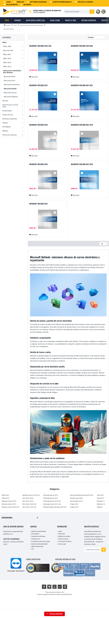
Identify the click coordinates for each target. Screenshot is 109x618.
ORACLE (5, 131)
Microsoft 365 (8, 50)
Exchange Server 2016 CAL (52, 504)
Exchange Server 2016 (50, 498)
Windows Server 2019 (9, 504)
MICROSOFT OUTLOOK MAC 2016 (82, 164)
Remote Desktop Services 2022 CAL (55, 507)
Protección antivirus (9, 135)
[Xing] (49, 587)
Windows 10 (101, 504)
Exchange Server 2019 (50, 495)
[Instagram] (65, 587)
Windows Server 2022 (9, 501)
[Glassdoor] (54, 587)
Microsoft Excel (9, 81)
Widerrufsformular (37, 546)
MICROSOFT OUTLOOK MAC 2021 (82, 85)
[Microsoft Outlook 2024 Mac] (89, 61)
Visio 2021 (100, 495)
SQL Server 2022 (27, 498)
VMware (99, 507)
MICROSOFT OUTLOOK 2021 (38, 85)
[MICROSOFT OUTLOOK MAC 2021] (89, 100)
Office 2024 (7, 46)
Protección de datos (64, 541)
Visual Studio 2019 (76, 501)
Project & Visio (7, 115)
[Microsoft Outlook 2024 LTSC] (47, 61)
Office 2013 (7, 67)
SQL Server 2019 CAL (29, 507)
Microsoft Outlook (10, 89)
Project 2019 (74, 507)
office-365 (61, 534)
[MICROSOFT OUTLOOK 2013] (47, 219)
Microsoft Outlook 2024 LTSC (40, 46)
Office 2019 (7, 58)
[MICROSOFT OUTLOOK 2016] (47, 179)
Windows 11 (101, 501)
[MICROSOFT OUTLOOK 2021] (47, 100)
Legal (60, 531)
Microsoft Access (10, 93)
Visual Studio (7, 111)
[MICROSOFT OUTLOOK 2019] (47, 140)
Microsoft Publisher (11, 97)
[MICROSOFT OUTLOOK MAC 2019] (89, 140)
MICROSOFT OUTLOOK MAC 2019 (82, 125)
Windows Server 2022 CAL (10, 507)
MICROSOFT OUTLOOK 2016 (38, 164)
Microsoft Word (9, 77)
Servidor (5, 101)
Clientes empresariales (38, 531)
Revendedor (35, 534)
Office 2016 (7, 63)
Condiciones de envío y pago (40, 541)
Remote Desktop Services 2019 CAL (81, 495)
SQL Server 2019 (27, 501)
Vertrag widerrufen (55, 614)
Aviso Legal (62, 544)
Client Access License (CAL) (10, 106)
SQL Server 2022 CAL (29, 504)
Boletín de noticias (64, 536)
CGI (32, 549)
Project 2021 (74, 504)
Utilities (5, 123)
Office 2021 (7, 54)
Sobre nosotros (63, 539)
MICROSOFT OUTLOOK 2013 (38, 204)
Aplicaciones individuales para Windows (12, 71)
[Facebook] (44, 587)
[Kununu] (60, 587)
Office (4, 42)
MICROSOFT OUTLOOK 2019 (38, 125)
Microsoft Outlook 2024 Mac (82, 46)
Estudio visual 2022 (76, 498)
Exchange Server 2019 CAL (52, 501)
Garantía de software (38, 536)
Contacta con (35, 539)
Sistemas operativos (9, 119)
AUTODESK (6, 127)
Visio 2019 (100, 498)
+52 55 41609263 (11, 539)
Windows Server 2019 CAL (31, 495)
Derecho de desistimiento (39, 544)
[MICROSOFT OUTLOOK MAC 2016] (89, 179)
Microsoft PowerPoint (11, 85)
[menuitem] (84, 2)
